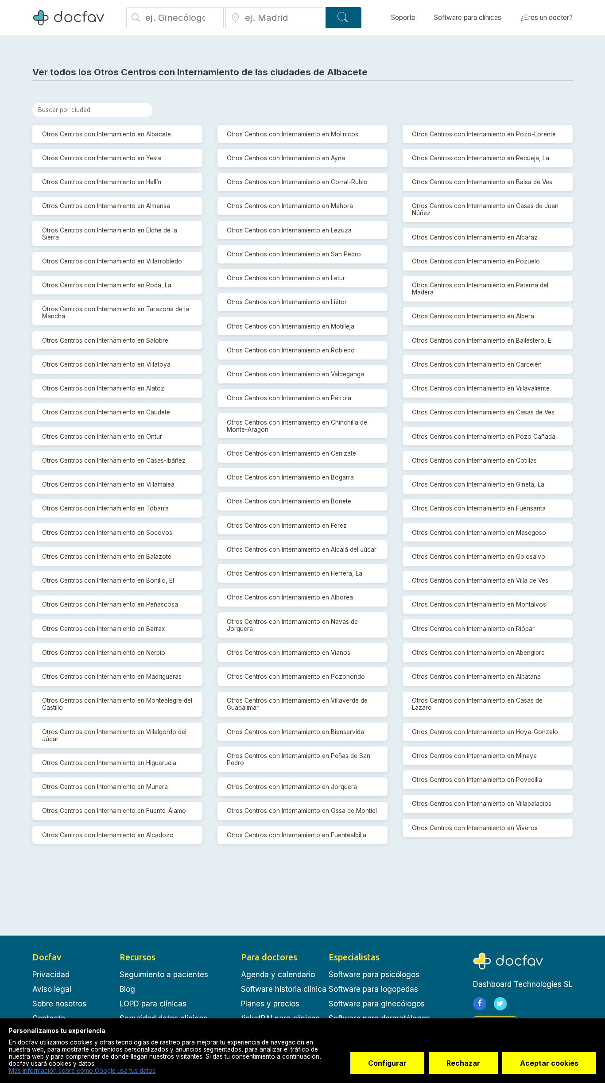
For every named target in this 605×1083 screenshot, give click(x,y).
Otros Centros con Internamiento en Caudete (106, 412)
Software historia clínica (283, 989)
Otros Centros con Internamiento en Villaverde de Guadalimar (297, 704)
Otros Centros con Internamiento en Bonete (289, 501)
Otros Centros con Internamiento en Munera (105, 786)
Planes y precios (270, 1003)
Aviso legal (51, 989)
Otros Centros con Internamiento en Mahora (290, 205)
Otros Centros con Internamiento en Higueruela (109, 762)
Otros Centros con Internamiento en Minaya (474, 755)
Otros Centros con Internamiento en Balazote (106, 556)
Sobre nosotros (59, 1003)
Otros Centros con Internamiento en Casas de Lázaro (477, 704)
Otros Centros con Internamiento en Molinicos (292, 134)
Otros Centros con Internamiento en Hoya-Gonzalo (485, 731)
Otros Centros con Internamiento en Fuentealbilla (296, 835)
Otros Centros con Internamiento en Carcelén (477, 364)
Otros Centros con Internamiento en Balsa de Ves (482, 182)
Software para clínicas (467, 17)
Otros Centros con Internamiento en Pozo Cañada (483, 436)
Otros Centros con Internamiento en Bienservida (295, 731)
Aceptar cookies (549, 1063)
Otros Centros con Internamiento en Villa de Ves (480, 580)
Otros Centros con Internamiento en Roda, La (106, 285)
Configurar (387, 1063)
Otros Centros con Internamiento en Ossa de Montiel (302, 810)
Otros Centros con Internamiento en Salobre (105, 340)
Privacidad (51, 974)
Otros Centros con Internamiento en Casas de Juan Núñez (485, 209)
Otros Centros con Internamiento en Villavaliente (481, 388)
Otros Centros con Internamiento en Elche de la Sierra (109, 234)
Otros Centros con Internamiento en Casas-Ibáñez (114, 460)
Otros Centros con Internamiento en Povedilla (477, 779)
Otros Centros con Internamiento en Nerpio (103, 652)
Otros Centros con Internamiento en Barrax (103, 628)
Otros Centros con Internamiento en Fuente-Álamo (114, 810)
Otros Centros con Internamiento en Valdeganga (295, 374)
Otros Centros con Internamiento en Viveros (475, 828)
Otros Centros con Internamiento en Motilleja (290, 326)
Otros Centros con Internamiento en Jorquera (292, 786)
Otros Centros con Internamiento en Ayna (286, 158)
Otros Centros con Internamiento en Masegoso (479, 532)
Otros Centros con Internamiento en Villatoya (106, 364)
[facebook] (479, 1003)
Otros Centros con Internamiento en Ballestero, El (482, 340)
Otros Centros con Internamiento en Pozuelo (476, 261)
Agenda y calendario (278, 974)
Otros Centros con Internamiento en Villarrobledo (112, 261)
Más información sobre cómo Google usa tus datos (82, 1070)
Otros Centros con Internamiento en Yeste (102, 158)
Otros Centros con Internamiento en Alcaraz (475, 237)
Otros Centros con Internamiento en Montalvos (479, 604)
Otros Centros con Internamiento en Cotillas (474, 460)
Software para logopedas (373, 989)
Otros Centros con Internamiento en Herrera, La (294, 573)
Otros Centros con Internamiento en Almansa (106, 205)
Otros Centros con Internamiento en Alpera (473, 316)
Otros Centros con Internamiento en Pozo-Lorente (484, 134)
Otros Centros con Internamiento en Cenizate (291, 453)
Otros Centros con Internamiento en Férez (287, 525)
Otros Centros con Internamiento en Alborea (290, 597)
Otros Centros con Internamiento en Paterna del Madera (480, 289)
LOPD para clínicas (153, 1003)
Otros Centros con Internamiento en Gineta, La (478, 484)
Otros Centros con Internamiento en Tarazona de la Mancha (115, 313)
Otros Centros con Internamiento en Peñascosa (110, 604)
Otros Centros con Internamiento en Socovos (107, 532)
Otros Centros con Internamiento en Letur (286, 278)
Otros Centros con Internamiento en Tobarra (105, 508)
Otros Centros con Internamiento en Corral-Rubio (297, 182)
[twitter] (500, 1003)
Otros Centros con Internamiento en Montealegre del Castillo (117, 704)
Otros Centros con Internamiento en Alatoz (103, 388)
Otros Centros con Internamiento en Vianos (288, 652)
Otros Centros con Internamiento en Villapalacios (481, 803)
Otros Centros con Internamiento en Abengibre (478, 652)
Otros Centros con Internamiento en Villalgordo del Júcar (114, 735)
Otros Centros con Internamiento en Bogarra (290, 477)
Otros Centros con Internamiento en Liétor (287, 302)
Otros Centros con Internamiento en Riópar (473, 628)
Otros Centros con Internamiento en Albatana (476, 676)
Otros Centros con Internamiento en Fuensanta (479, 508)
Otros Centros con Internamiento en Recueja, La (480, 158)
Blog (127, 989)
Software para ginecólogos (377, 1003)
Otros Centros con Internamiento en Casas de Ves (483, 412)
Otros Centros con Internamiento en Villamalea (108, 484)
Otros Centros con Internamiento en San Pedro (294, 254)
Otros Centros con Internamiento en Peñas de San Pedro (298, 759)
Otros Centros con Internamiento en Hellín (101, 182)
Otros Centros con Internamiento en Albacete (106, 134)
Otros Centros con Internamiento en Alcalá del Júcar (301, 549)
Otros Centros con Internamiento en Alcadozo (108, 835)
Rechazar (463, 1063)
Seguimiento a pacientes (164, 974)
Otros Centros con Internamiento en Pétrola (289, 398)
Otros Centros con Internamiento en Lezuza (289, 230)
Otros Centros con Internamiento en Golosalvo (478, 556)
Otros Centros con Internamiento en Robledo (291, 350)
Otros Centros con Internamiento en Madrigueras (112, 676)
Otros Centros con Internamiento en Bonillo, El (108, 580)
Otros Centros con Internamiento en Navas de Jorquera (292, 625)
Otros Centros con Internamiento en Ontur (102, 436)
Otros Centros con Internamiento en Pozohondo (296, 676)
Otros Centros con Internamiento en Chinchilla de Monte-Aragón (297, 426)
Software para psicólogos (374, 974)
